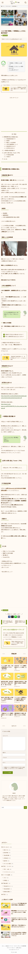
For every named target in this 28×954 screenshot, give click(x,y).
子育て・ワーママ (8, 866)
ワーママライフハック (8, 872)
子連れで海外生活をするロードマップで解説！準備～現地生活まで (17, 643)
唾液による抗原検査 (11, 142)
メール (5, 757)
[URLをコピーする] (18, 617)
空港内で (8, 156)
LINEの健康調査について (12, 144)
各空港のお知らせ (10, 148)
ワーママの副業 (7, 874)
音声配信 (6, 880)
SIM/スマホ (6, 849)
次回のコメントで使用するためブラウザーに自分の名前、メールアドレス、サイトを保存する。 (14, 768)
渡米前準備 (5, 35)
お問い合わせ (18, 947)
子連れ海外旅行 (7, 888)
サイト (4, 762)
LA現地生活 (6, 858)
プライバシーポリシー (11, 947)
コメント (5, 735)
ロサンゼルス (7, 847)
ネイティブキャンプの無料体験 (20, 945)
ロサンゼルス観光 (8, 863)
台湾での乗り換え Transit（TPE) (12, 152)
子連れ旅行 (6, 883)
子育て (5, 894)
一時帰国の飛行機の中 (9, 150)
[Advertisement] (14, 113)
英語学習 (6, 860)
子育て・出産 (7, 869)
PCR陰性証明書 (10, 154)
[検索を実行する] (25, 807)
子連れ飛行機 (7, 855)
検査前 (7, 140)
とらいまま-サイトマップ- (14, 949)
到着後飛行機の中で (11, 138)
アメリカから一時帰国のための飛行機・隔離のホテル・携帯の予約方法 (18, 89)
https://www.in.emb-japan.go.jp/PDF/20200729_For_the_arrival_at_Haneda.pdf (14, 406)
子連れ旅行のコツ (8, 886)
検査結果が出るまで (11, 146)
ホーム (3, 945)
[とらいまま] (14, 2)
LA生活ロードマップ (9, 945)
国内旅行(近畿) (7, 891)
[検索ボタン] (25, 2)
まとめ (5, 159)
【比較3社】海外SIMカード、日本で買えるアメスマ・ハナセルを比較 (18, 358)
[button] (9, 617)
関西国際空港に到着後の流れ (11, 137)
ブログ (5, 877)
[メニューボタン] (2, 2)
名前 (4, 752)
